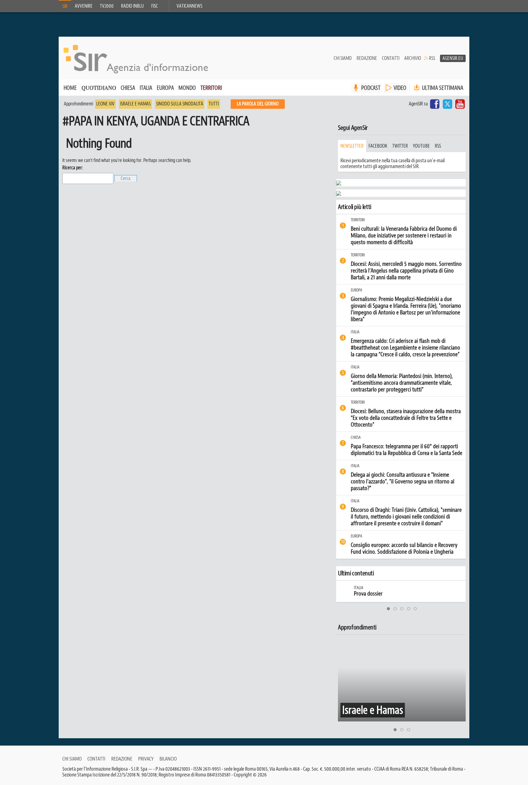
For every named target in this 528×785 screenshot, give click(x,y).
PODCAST (370, 88)
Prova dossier (355, 593)
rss (438, 146)
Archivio (412, 58)
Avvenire (84, 6)
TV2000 (107, 6)
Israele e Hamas (135, 104)
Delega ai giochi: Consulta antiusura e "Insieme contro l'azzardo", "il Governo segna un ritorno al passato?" (402, 481)
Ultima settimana (442, 88)
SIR (65, 6)
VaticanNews (189, 6)
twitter (400, 146)
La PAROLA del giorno (258, 104)
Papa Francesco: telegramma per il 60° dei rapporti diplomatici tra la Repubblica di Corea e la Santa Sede (406, 450)
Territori (211, 88)
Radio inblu (132, 6)
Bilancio (168, 758)
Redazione (367, 58)
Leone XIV (105, 104)
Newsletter (352, 146)
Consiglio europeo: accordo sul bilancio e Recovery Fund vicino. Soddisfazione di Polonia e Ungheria (404, 548)
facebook (378, 146)
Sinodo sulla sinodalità (179, 104)
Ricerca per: (72, 168)
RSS (432, 58)
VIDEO (400, 88)
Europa (165, 88)
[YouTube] (460, 103)
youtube (421, 146)
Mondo (187, 88)
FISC (154, 6)
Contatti (390, 58)
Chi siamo (343, 58)
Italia (146, 88)
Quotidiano (99, 88)
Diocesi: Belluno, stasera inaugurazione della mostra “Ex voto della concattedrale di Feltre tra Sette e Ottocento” (406, 418)
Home (70, 88)
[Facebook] (434, 103)
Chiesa (128, 88)
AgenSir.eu (452, 58)
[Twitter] (447, 103)
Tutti (214, 104)
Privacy (146, 758)
